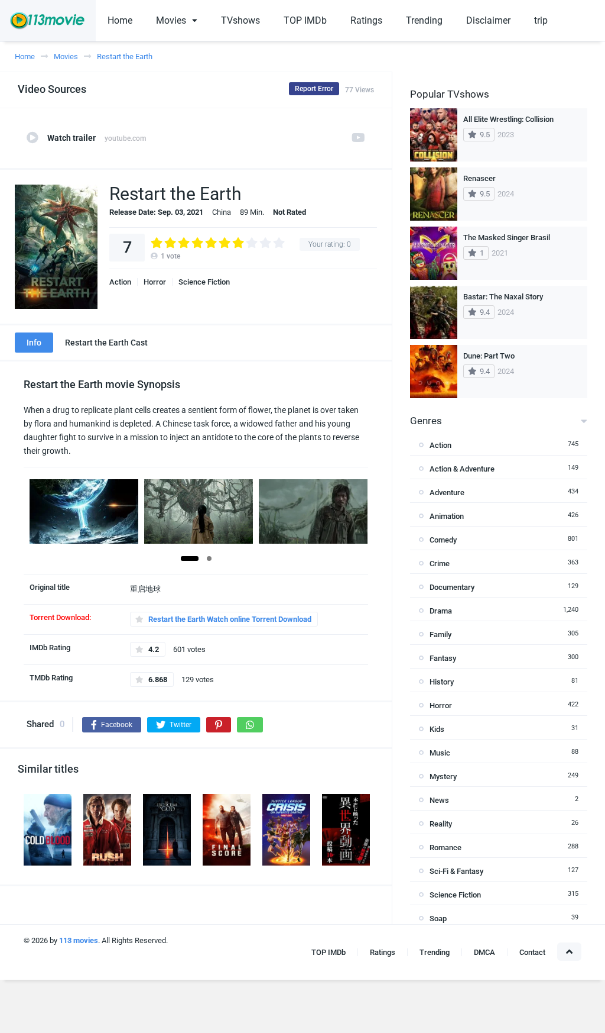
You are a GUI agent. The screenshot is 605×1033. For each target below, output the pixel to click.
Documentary (452, 587)
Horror (155, 282)
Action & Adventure (462, 468)
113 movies (78, 940)
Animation (447, 516)
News (439, 800)
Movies (171, 20)
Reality (441, 823)
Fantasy (443, 658)
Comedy (443, 539)
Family (440, 634)
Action (120, 282)
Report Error (314, 89)
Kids (437, 729)
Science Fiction (204, 282)
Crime (440, 563)
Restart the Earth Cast (106, 342)
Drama (441, 610)
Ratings (366, 20)
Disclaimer (488, 20)
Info (34, 342)
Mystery (443, 776)
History (442, 681)
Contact (532, 952)
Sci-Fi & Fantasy (456, 871)
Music (440, 752)
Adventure (447, 492)
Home (120, 20)
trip (541, 20)
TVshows (240, 20)
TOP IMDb (305, 20)
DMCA (484, 952)
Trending (424, 20)
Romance (445, 847)
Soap (438, 918)
